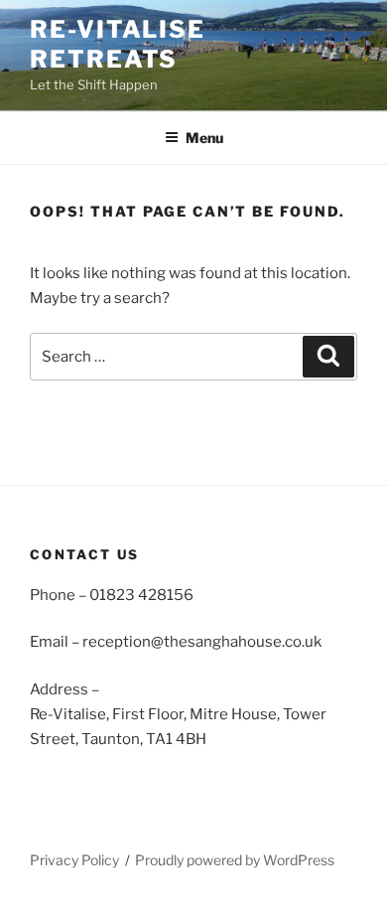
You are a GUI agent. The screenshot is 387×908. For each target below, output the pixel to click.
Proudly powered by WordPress (234, 859)
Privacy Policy (74, 859)
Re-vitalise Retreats (117, 44)
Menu (204, 137)
